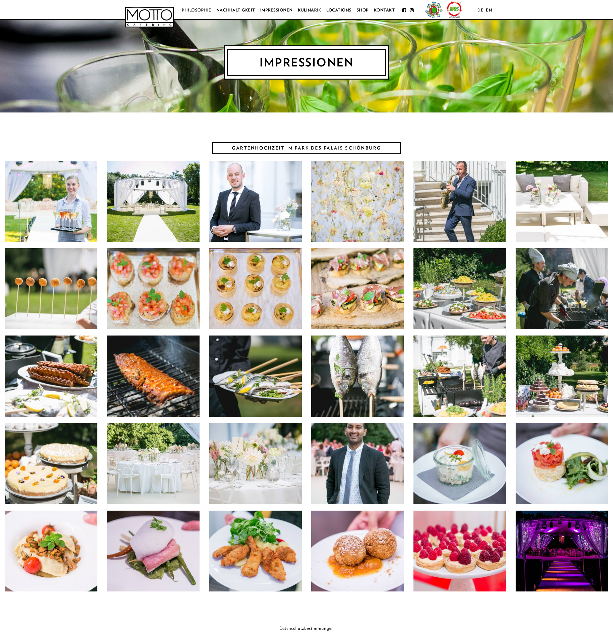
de (480, 10)
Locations (339, 10)
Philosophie (196, 10)
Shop (363, 10)
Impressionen (276, 10)
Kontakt (384, 10)
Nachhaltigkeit (235, 10)
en (489, 10)
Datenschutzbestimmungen (306, 628)
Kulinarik (310, 10)
